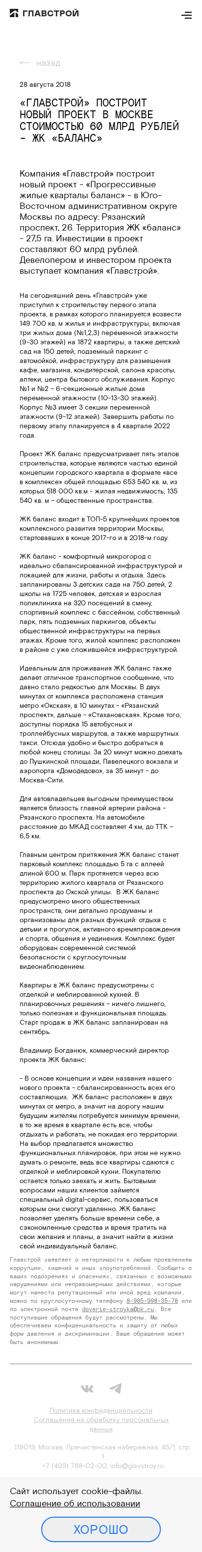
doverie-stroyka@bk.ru (118, 1309)
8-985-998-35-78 (152, 1300)
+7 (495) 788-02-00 (74, 1466)
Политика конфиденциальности (101, 1410)
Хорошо (101, 1529)
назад (48, 62)
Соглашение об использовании (75, 1503)
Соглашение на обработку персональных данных (101, 1424)
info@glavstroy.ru (137, 1466)
